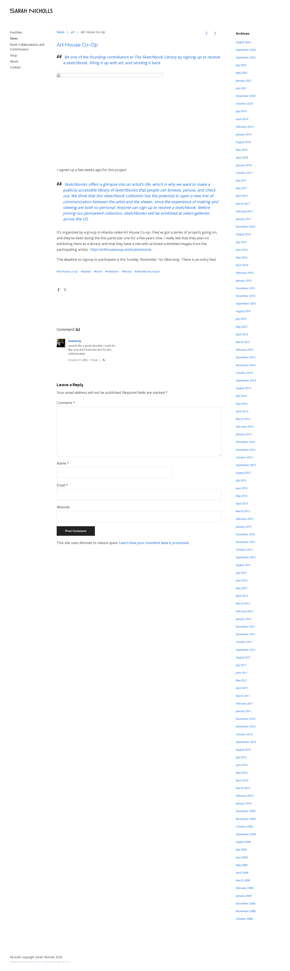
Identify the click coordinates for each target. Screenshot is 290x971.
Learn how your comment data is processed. (154, 542)
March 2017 (243, 204)
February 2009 (244, 888)
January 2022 (243, 80)
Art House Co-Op (77, 45)
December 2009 (245, 811)
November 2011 (245, 634)
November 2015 (245, 296)
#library (127, 271)
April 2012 (242, 596)
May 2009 (241, 865)
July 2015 (241, 319)
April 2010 (242, 780)
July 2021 (241, 88)
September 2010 (246, 742)
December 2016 (245, 226)
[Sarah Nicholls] (31, 11)
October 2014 (244, 373)
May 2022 (241, 73)
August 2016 (243, 234)
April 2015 (242, 334)
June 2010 (242, 765)
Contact (15, 67)
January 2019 (243, 134)
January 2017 (243, 219)
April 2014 (242, 411)
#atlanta (86, 271)
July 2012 (241, 573)
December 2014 (245, 357)
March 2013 (243, 511)
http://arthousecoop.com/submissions (120, 249)
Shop (13, 55)
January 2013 (243, 527)
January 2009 (243, 896)
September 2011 (246, 650)
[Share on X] (65, 290)
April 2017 (242, 196)
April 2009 (242, 873)
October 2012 (244, 549)
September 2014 (246, 380)
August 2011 (243, 657)
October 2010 (244, 734)
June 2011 (242, 673)
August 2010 (243, 749)
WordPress (63, 961)
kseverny (74, 341)
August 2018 (243, 142)
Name (63, 463)
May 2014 (241, 403)
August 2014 (243, 388)
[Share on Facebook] (59, 290)
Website (63, 507)
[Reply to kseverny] (104, 359)
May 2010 (241, 773)
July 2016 (241, 242)
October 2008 (244, 919)
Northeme (35, 961)
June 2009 (242, 857)
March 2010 (243, 788)
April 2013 (242, 503)
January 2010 (243, 803)
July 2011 (241, 665)
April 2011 (242, 688)
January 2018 (243, 165)
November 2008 (245, 911)
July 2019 (241, 111)
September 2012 (246, 557)
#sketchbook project (147, 271)
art (73, 32)
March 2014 (243, 419)
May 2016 (241, 257)
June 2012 (242, 580)
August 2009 (243, 842)
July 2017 (241, 180)
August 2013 (243, 473)
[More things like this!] (206, 34)
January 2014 (243, 434)
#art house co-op (67, 271)
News (14, 38)
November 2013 (245, 450)
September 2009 (246, 834)
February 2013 (244, 519)
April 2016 (242, 265)
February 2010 (244, 796)
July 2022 (241, 65)
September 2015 (246, 303)
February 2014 (244, 426)
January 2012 (243, 619)
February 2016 (244, 273)
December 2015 (245, 288)
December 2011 (245, 626)
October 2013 (244, 457)
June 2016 (242, 250)
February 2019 (244, 127)
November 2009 (245, 819)
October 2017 (244, 173)
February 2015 (244, 350)
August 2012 (243, 565)
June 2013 (242, 488)
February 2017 (244, 211)
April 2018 (242, 157)
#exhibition (112, 271)
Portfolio (16, 32)
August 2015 (243, 311)
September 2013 (246, 465)
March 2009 (243, 880)
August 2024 (243, 42)
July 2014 (241, 396)
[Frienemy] (215, 34)
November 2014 (245, 365)
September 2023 (246, 50)
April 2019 (242, 119)
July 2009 (241, 849)
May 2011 (241, 680)
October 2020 (244, 103)
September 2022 (246, 57)
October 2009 (244, 826)
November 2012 (245, 542)
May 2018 (241, 150)
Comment (66, 402)
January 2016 (243, 280)
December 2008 (245, 903)
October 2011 (244, 642)
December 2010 (245, 719)
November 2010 (245, 726)
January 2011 (243, 711)
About (14, 61)
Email (62, 485)
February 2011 (244, 703)
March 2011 (243, 696)
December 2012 (245, 534)
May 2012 (241, 588)
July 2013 (241, 480)
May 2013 (241, 496)
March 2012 (243, 603)
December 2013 (245, 442)
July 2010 (241, 757)
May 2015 (241, 327)
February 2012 (244, 611)
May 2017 (241, 188)
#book (98, 271)
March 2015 (243, 342)
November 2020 (245, 96)
